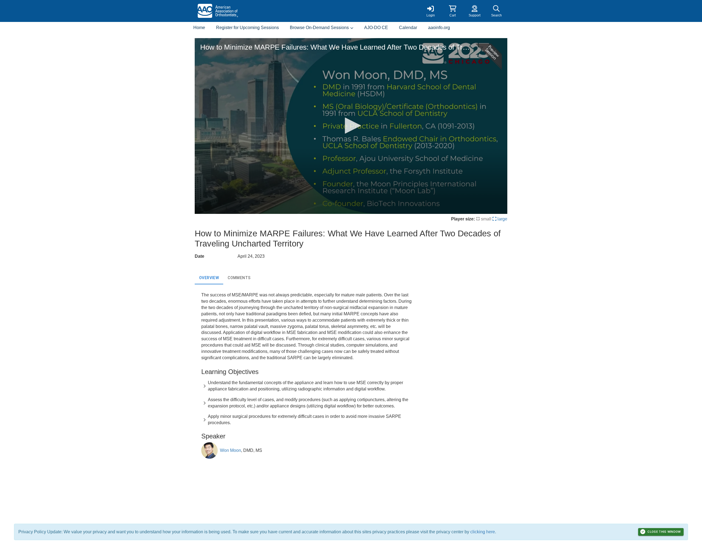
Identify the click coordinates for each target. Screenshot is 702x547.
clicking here (482, 531)
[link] (430, 11)
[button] (452, 11)
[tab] (209, 277)
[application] (351, 126)
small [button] (485, 219)
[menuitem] (199, 28)
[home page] (247, 11)
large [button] (501, 219)
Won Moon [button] (230, 450)
